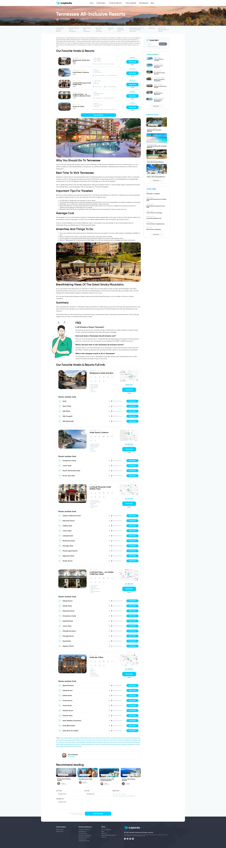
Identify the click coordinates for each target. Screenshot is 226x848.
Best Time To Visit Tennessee (87, 29)
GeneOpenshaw (64, 783)
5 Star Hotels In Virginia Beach (155, 224)
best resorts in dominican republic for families (122, 740)
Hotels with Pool (99, 64)
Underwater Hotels (84, 840)
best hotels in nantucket (126, 744)
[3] (119, 794)
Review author (64, 20)
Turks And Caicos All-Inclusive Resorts (156, 146)
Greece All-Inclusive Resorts (128, 779)
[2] (116, 794)
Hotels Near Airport (63, 774)
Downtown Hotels (158, 84)
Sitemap (103, 837)
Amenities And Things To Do (120, 29)
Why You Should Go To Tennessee (74, 29)
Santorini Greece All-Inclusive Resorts (107, 779)
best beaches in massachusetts (129, 738)
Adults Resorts (98, 86)
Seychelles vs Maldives (153, 193)
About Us (103, 833)
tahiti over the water (109, 742)
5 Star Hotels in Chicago (158, 59)
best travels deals (66, 738)
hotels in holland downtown (108, 744)
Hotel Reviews (143, 3)
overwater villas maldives (94, 742)
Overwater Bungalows (159, 77)
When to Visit (60, 829)
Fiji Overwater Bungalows (158, 100)
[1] (114, 794)
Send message (98, 813)
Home (91, 3)
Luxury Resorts (157, 71)
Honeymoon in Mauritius (158, 66)
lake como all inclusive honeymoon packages (103, 738)
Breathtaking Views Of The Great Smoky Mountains (136, 29)
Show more (156, 106)
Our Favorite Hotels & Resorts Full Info (163, 29)
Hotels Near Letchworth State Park (155, 206)
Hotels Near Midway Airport (64, 779)
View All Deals (98, 115)
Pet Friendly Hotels (112, 109)
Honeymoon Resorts (100, 75)
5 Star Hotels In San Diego (154, 213)
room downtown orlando (125, 742)
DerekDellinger (85, 782)
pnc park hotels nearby (80, 738)
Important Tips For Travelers (99, 29)
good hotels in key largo (64, 740)
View (132, 401)
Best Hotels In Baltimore (158, 93)
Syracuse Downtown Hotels (160, 87)
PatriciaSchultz (128, 784)
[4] (122, 794)
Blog (152, 3)
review (132, 64)
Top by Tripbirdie (130, 3)
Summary (152, 28)
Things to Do (59, 831)
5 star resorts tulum (100, 740)
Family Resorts (83, 831)
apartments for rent (92, 744)
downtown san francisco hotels (74, 744)
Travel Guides (100, 3)
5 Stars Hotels (110, 64)
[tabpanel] (64, 61)
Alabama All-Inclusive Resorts (154, 130)
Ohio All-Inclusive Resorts (155, 162)
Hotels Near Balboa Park (153, 218)
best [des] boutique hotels (73, 746)
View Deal (132, 62)
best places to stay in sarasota (82, 740)
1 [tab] (64, 75)
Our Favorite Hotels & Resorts (60, 29)
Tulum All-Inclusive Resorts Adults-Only (156, 199)
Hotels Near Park (150, 204)
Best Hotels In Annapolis (153, 229)
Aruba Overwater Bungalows (159, 80)
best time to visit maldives (76, 742)
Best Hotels (157, 91)
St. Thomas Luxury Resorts (159, 73)
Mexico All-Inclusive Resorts (156, 177)
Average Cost (111, 28)
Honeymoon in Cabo (85, 779)
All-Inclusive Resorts (77, 9)
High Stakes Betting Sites (108, 835)
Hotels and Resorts (115, 3)
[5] (125, 794)
